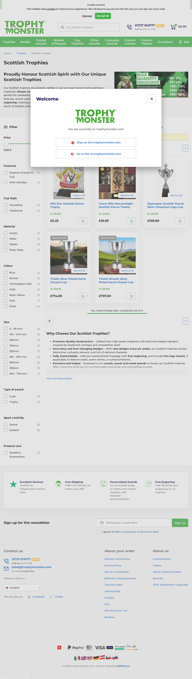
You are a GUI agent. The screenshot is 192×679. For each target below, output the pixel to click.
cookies (51, 8)
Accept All (103, 15)
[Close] (151, 99)
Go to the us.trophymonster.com (98, 154)
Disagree (87, 15)
